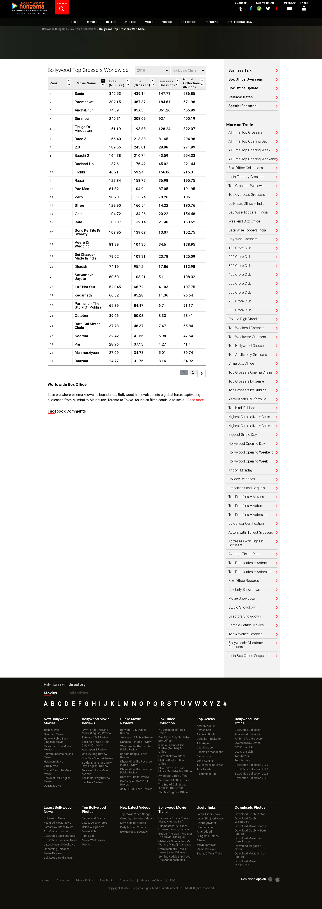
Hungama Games (208, 836)
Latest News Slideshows (59, 844)
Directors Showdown (244, 616)
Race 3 (80, 139)
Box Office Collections (83, 29)
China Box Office (241, 363)
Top (206, 719)
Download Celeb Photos (250, 814)
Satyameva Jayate (84, 277)
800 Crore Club (239, 310)
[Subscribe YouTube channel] (276, 9)
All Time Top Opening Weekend (252, 159)
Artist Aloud (204, 831)
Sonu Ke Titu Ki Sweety (87, 232)
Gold (79, 214)
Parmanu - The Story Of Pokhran (89, 305)
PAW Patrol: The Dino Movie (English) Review (96, 731)
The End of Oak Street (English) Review (95, 743)
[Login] (304, 9)
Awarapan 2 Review (94, 749)
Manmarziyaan (87, 352)
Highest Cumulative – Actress (250, 426)
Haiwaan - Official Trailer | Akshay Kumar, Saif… (174, 820)
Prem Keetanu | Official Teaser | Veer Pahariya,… (173, 850)
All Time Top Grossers (245, 132)
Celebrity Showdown (244, 590)
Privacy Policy (84, 880)
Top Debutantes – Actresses (250, 572)
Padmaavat (84, 102)
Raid (78, 222)
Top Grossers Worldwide (247, 186)
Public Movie (130, 721)
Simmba (82, 118)
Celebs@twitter (206, 822)
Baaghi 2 (82, 155)
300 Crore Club (239, 266)
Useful (206, 807)
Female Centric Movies (246, 625)
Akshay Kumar (206, 725)
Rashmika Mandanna (210, 752)
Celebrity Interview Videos (136, 818)
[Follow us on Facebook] (251, 8)
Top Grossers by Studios (247, 390)
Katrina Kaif (204, 730)
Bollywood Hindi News (58, 857)
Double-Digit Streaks (244, 319)
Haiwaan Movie (53, 761)
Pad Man (82, 189)
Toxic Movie (51, 729)
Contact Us (127, 880)
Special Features (242, 106)
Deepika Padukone (209, 738)
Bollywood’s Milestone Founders (245, 645)
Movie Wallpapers (93, 840)
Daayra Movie (52, 785)
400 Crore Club (239, 275)
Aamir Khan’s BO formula (247, 399)
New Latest (135, 807)
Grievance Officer (152, 880)
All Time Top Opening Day (247, 141)
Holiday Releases (241, 479)
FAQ (172, 880)
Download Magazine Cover (248, 847)
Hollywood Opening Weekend (251, 452)
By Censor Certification (246, 524)
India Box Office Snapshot (248, 656)
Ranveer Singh (206, 734)
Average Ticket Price (244, 554)
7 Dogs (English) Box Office (171, 731)
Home (45, 880)
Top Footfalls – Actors (245, 506)
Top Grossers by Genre (246, 381)
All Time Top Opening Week (249, 150)
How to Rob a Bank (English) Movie (56, 740)
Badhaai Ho (84, 164)
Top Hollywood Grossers (247, 346)
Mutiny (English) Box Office (171, 762)
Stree (79, 205)
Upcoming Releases (56, 849)
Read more (195, 400)
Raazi (79, 180)
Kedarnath (83, 295)
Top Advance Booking (245, 634)
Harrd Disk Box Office (172, 756)
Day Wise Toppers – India (248, 212)
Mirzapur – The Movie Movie (57, 748)
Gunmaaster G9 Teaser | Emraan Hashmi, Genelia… (174, 827)
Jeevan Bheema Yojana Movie (58, 755)
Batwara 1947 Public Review (133, 731)
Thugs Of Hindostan (83, 129)
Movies (50, 693)
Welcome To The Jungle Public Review (135, 748)
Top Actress (242, 760)
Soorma (81, 336)
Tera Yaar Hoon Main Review (95, 772)
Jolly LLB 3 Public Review (136, 789)
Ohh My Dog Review (94, 753)
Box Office (166, 721)
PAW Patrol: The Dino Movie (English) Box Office (175, 769)
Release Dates (240, 97)
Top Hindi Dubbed (241, 408)
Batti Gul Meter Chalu (87, 326)
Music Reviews (206, 849)
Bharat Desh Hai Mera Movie (57, 772)
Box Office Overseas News (60, 840)
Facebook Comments (67, 411)
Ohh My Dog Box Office (173, 792)
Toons (86, 844)
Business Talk (239, 70)
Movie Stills (89, 831)
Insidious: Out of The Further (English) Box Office (171, 748)
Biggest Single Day (242, 435)
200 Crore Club (239, 257)
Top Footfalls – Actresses (248, 515)
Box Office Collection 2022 (251, 769)
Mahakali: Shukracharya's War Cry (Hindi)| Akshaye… (174, 843)
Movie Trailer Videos (133, 822)
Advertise (63, 880)
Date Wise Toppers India (247, 230)
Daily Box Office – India (246, 204)
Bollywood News (54, 818)
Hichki (80, 172)
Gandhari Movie (54, 734)
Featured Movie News (57, 822)
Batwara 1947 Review (95, 737)
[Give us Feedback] (289, 9)
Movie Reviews (53, 853)
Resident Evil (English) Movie (58, 779)
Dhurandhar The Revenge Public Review (136, 763)
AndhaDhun (84, 110)
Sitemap (202, 840)
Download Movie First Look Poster (248, 840)
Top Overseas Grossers (246, 195)
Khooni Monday (240, 470)
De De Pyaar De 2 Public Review (135, 783)
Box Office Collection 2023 (251, 764)
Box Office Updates (56, 831)
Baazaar (81, 361)
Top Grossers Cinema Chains (250, 372)
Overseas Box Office (247, 743)
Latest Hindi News (208, 814)
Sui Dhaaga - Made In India (86, 256)
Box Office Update (243, 88)
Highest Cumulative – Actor (249, 417)
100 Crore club (244, 747)
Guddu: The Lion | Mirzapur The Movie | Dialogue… (175, 835)
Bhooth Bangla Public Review (133, 755)
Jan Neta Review (92, 782)
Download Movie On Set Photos (250, 855)
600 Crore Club (239, 293)
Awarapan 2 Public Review (136, 737)
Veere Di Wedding (82, 244)
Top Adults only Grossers (247, 355)
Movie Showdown (242, 598)
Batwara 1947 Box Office (173, 780)
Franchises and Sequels (246, 488)
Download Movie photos (250, 826)
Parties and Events (93, 818)
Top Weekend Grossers (246, 328)
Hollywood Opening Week (248, 461)
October (81, 315)
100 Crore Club (239, 248)
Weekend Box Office (244, 221)
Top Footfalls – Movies (246, 497)
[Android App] (270, 879)
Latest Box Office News (58, 827)
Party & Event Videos (133, 827)
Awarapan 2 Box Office (172, 775)
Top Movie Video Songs (135, 814)
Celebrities (78, 693)
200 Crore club (244, 751)
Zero (79, 197)
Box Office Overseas (245, 79)
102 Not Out (85, 287)
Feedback (106, 880)
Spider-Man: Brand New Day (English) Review (97, 764)
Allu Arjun (203, 743)
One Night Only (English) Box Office (173, 739)
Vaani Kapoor (205, 747)
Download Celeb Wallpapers (245, 820)
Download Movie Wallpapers (245, 863)
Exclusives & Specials (134, 831)
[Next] (201, 373)
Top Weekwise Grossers (247, 337)
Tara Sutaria (204, 769)
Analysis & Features (247, 734)
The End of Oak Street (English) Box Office (172, 786)
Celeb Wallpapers (93, 827)
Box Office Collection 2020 (251, 778)
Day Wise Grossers (243, 239)
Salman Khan (205, 756)
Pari (78, 344)
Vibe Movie (51, 766)
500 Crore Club (239, 284)
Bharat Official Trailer (210, 853)
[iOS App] (277, 879)
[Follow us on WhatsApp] (259, 9)
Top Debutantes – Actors (247, 563)
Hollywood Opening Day (246, 444)
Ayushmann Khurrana (210, 765)
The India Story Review (96, 778)
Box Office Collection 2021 (251, 773)
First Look (88, 835)
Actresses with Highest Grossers (245, 543)
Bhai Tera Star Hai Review (97, 758)
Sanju (79, 93)
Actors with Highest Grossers (250, 533)
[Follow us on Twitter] (268, 8)
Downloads (250, 807)
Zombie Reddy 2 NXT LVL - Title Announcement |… (175, 858)
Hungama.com (206, 827)
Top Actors (242, 756)
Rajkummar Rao (207, 773)
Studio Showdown (242, 607)
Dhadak (81, 266)
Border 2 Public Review (134, 776)
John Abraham (206, 760)
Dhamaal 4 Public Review (136, 741)
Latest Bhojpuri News (210, 818)
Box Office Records (243, 581)
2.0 (77, 147)
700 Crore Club (239, 301)
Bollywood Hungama (54, 29)
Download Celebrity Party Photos (250, 832)
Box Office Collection (248, 729)
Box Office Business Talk (59, 835)
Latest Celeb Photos (94, 822)
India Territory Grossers (246, 177)
